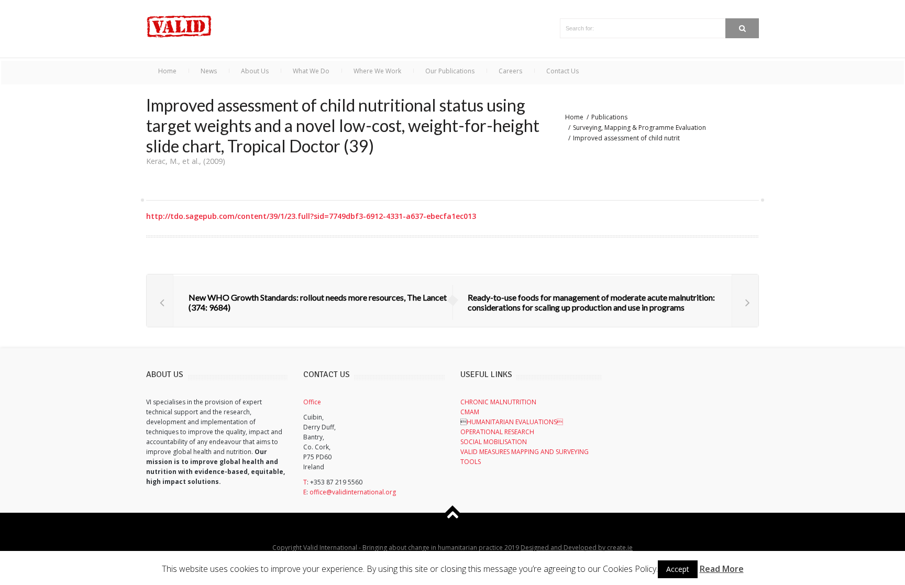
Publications (609, 117)
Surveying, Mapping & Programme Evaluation (639, 127)
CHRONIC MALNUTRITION (498, 402)
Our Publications (449, 71)
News (209, 71)
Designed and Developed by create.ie (577, 547)
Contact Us (562, 71)
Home (167, 71)
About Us (255, 71)
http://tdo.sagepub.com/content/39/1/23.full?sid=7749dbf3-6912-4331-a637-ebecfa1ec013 (311, 216)
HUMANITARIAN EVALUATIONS (515, 421)
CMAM (469, 411)
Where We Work (377, 71)
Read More (722, 569)
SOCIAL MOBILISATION (493, 441)
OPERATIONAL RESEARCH (497, 431)
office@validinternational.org (353, 492)
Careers (510, 71)
